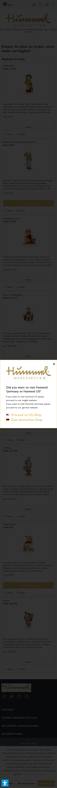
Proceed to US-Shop (25, 414)
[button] (5, 783)
